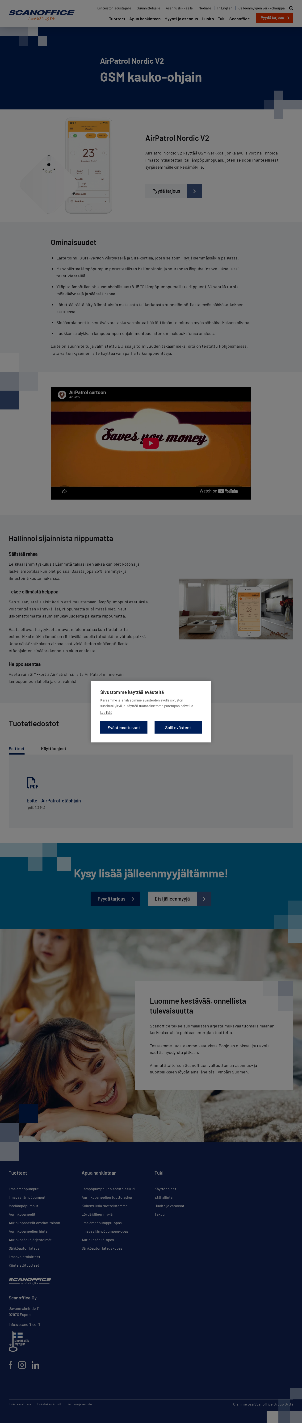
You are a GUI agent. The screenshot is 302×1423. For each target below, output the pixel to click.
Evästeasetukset (124, 727)
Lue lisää (106, 712)
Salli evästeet (178, 727)
